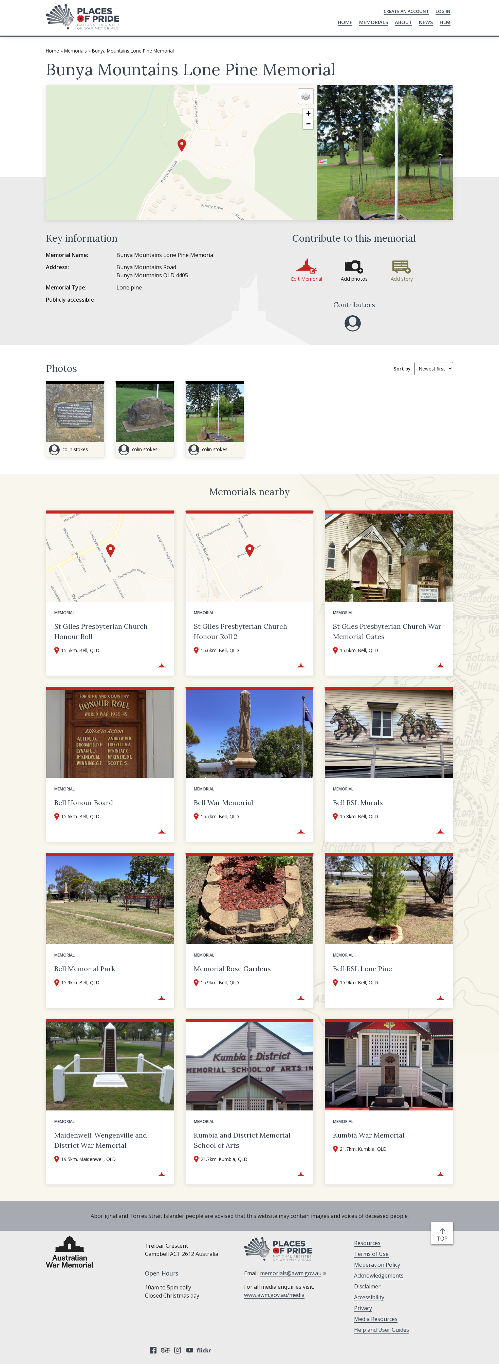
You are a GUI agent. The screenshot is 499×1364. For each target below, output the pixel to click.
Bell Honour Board (83, 802)
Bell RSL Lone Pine (362, 968)
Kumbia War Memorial (369, 1135)
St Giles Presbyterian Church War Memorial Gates (387, 631)
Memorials (373, 22)
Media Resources (376, 1319)
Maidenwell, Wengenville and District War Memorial (100, 1140)
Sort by (402, 368)
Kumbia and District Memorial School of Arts (242, 1140)
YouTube (189, 1350)
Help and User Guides (381, 1329)
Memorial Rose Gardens (232, 968)
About (403, 22)
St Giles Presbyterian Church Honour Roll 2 (240, 631)
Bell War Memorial (223, 802)
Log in (443, 11)
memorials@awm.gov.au (290, 1273)
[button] (182, 146)
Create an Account (406, 11)
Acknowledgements (379, 1275)
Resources (367, 1243)
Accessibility (369, 1297)
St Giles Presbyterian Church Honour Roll (101, 631)
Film (445, 22)
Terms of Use (371, 1254)
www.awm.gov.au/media (274, 1295)
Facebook (153, 1350)
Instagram (177, 1350)
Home (345, 22)
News (426, 22)
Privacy (363, 1308)
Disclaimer (367, 1286)
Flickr (205, 1350)
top (443, 1239)
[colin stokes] (353, 323)
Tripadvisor (165, 1350)
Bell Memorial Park (84, 968)
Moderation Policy (377, 1264)
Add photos (354, 279)
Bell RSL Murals (358, 802)
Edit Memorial (306, 279)
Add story (402, 279)
